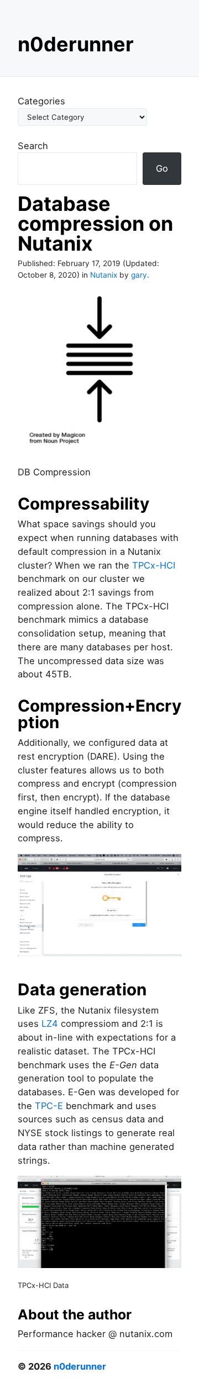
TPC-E (49, 1105)
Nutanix (103, 275)
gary (139, 275)
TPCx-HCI (153, 565)
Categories (41, 101)
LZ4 (49, 1023)
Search (33, 145)
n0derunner (76, 44)
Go (162, 168)
